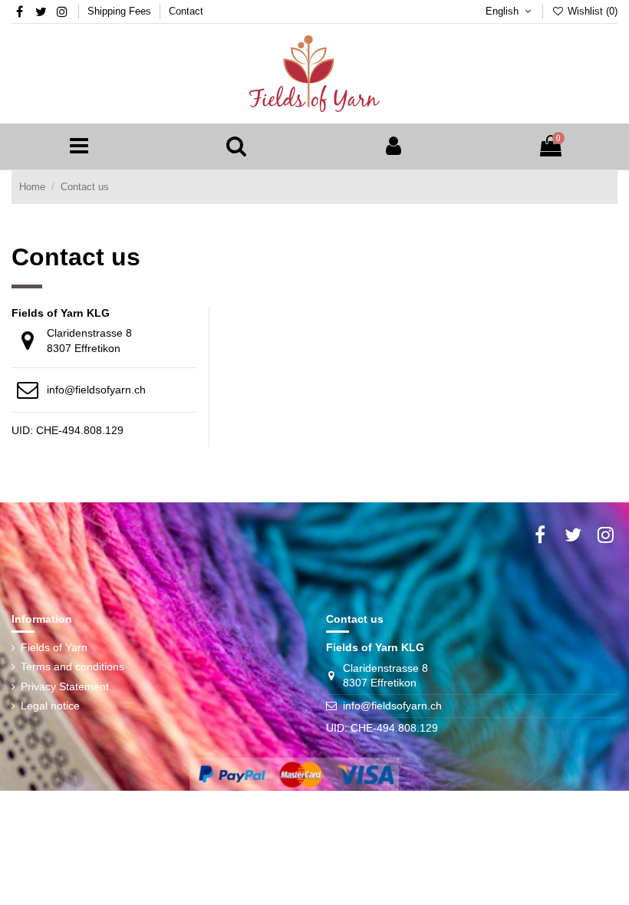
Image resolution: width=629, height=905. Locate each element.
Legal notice (50, 705)
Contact (186, 11)
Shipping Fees (120, 11)
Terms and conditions (72, 666)
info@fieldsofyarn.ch (96, 389)
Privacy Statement (65, 686)
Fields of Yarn (54, 647)
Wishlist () (591, 11)
